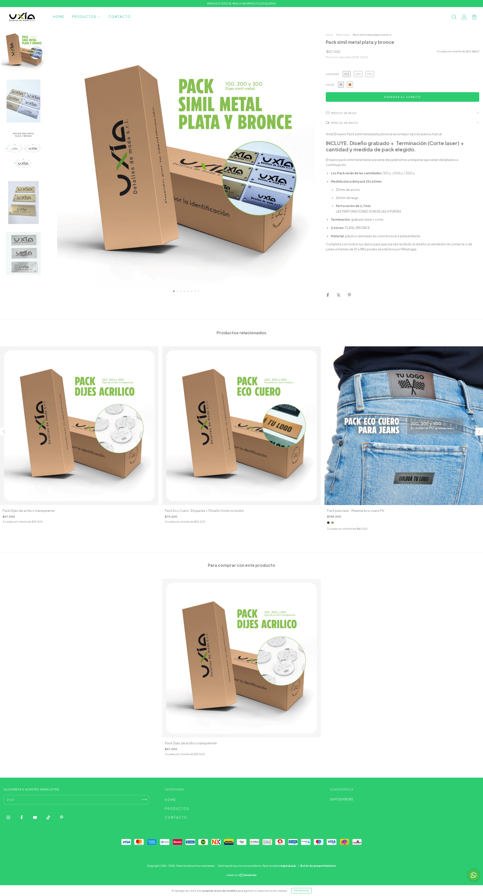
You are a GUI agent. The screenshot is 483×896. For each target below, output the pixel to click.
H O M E (58, 17)
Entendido (301, 890)
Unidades (332, 74)
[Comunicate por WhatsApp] (473, 875)
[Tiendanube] (241, 876)
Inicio (329, 34)
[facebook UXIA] (22, 817)
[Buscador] (454, 17)
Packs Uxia (342, 34)
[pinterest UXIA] (61, 817)
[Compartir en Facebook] (328, 295)
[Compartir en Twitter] (339, 295)
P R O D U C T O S (84, 17)
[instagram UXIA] (8, 817)
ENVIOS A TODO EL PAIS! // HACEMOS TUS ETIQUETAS (241, 3)
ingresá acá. (288, 865)
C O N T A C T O (119, 17)
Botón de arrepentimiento (318, 865)
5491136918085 (341, 799)
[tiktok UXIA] (48, 817)
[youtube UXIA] (35, 817)
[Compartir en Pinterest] (349, 295)
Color (330, 85)
